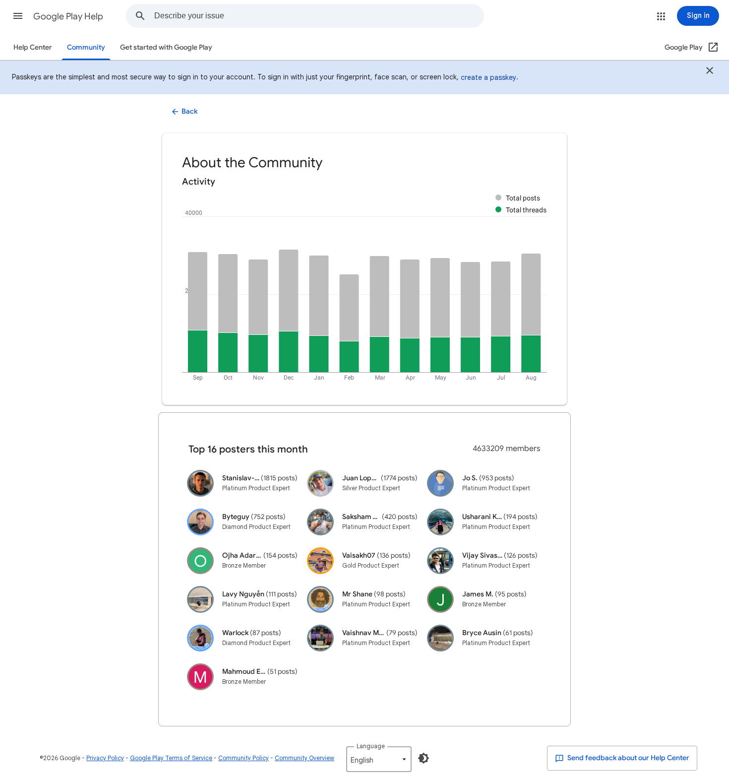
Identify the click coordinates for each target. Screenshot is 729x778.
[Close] (710, 72)
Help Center (32, 47)
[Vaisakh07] (320, 560)
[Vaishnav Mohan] (320, 638)
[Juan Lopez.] (320, 483)
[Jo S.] (440, 483)
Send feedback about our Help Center (627, 758)
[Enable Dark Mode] (423, 758)
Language (371, 746)
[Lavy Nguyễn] (200, 599)
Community (86, 47)
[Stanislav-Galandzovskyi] (200, 483)
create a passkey (488, 77)
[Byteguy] (200, 522)
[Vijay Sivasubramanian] (440, 560)
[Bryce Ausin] (440, 638)
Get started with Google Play (166, 47)
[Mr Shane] (320, 599)
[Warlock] (200, 638)
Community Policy (243, 758)
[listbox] (379, 759)
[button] (18, 16)
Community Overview (304, 758)
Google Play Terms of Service (171, 758)
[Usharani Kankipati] (440, 522)
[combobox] (319, 15)
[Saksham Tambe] (320, 522)
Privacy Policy (105, 758)
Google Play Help (68, 16)
